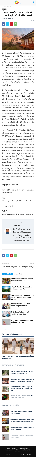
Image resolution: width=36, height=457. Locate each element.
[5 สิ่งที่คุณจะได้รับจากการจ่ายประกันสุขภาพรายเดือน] (6, 314)
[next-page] (6, 329)
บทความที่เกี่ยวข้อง (7, 274)
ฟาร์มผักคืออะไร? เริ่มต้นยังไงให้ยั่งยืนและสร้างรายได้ (21, 288)
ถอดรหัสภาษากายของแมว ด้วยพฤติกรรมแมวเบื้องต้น (9, 267)
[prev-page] (3, 329)
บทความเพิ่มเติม (18, 274)
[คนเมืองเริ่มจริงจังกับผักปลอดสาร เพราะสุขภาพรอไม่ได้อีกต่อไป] (6, 281)
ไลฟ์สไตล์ (8, 6)
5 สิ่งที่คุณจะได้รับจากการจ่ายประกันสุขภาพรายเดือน (20, 313)
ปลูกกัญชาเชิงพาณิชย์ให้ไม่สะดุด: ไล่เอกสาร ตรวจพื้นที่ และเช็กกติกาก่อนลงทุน (21, 389)
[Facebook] (3, 24)
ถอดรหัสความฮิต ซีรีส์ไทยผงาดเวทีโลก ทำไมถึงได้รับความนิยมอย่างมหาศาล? (22, 297)
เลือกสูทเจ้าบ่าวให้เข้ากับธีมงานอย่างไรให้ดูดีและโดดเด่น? (21, 305)
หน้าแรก (8, 448)
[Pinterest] (11, 24)
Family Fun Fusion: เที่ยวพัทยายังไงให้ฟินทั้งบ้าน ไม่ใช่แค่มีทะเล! (18, 357)
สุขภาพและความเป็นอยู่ (23, 448)
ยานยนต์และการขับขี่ (25, 450)
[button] (3, 2)
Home (3, 6)
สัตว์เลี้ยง (17, 450)
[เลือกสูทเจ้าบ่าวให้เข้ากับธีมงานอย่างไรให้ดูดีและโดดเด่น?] (6, 306)
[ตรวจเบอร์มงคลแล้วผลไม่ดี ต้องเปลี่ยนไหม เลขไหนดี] (6, 322)
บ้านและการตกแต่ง (9, 450)
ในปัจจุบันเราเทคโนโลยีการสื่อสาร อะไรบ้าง (26, 267)
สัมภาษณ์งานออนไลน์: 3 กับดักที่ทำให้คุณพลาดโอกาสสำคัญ (21, 397)
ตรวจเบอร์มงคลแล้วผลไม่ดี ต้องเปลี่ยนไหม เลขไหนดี (22, 321)
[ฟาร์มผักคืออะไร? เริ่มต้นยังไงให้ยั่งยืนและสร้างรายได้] (6, 289)
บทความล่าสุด (18, 452)
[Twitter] (7, 24)
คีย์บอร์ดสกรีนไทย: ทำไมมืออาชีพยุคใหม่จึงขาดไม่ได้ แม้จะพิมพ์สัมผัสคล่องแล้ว (22, 381)
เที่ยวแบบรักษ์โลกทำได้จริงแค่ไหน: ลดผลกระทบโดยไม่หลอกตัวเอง (21, 372)
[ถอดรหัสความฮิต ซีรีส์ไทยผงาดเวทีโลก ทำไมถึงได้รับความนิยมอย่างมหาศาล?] (6, 297)
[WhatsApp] (15, 24)
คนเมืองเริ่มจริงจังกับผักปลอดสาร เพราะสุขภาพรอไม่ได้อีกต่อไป (22, 279)
